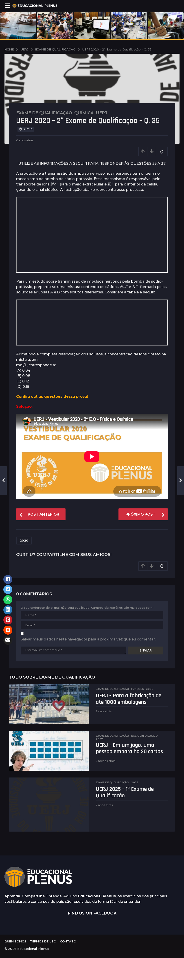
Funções (137, 689)
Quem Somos (15, 941)
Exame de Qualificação (44, 113)
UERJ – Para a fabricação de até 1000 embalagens (128, 699)
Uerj (101, 113)
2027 (99, 739)
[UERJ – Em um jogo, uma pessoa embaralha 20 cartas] (49, 751)
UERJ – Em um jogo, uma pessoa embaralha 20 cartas (129, 748)
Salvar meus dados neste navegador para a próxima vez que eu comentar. (88, 639)
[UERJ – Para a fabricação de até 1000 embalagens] (49, 704)
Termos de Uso (43, 941)
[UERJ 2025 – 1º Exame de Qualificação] (49, 804)
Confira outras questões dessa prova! (52, 396)
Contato (68, 941)
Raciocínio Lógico (144, 735)
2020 (24, 540)
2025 (134, 782)
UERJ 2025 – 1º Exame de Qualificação (125, 792)
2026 (149, 689)
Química (84, 113)
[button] (7, 5)
